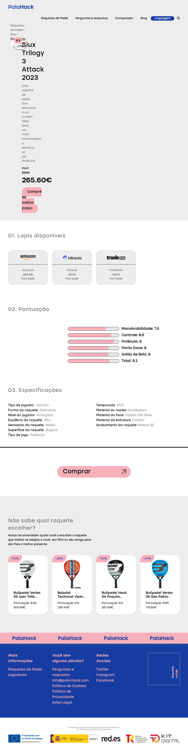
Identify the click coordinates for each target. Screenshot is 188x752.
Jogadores (17, 675)
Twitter (102, 669)
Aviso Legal (62, 703)
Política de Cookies (69, 686)
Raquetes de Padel (54, 18)
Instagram (105, 675)
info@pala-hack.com (70, 680)
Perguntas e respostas (91, 18)
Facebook (105, 680)
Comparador (124, 18)
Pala (21, 7)
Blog (144, 18)
